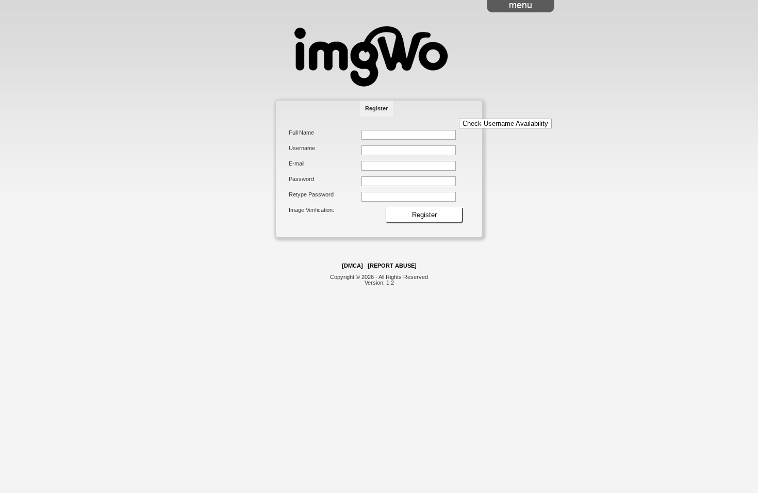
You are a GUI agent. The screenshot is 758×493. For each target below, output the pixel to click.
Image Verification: (311, 210)
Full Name (301, 133)
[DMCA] (352, 265)
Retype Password (311, 195)
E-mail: (297, 164)
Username (302, 148)
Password (301, 179)
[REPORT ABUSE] (392, 265)
